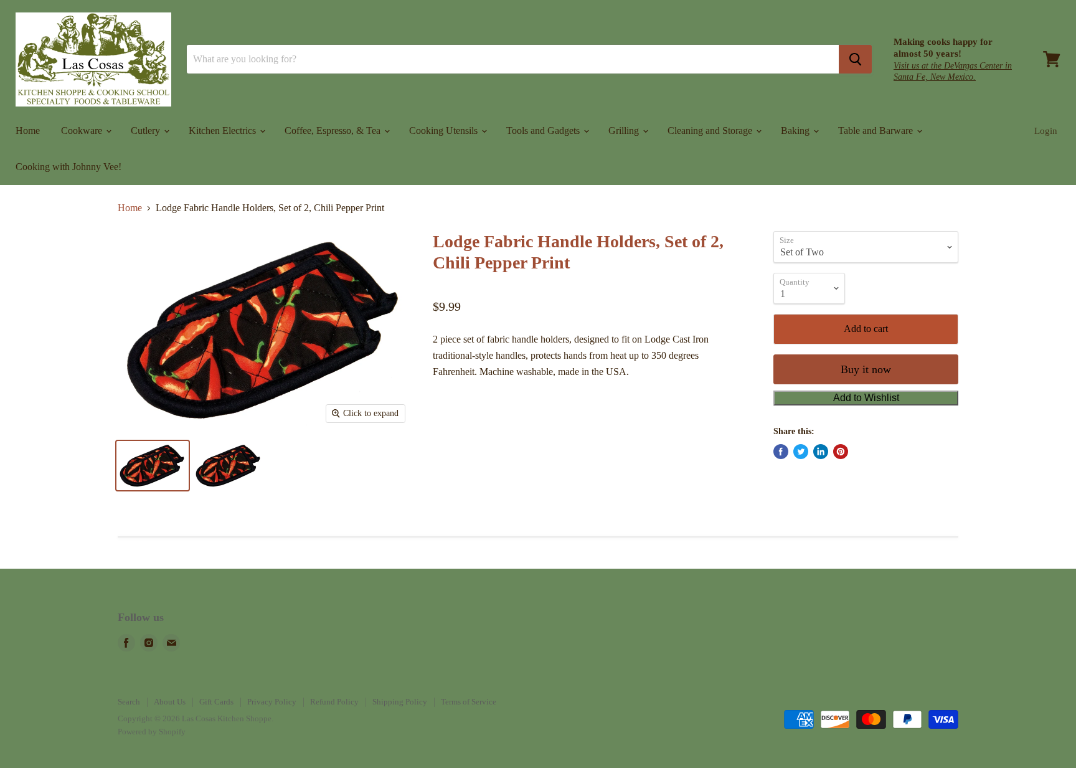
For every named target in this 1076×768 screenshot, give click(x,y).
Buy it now (866, 369)
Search (129, 701)
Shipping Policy (399, 701)
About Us (170, 701)
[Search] (855, 59)
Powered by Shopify (152, 731)
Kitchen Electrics (223, 130)
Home (28, 130)
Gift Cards (216, 701)
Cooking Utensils (444, 130)
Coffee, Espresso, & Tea (334, 130)
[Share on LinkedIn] (820, 451)
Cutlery (147, 130)
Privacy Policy (271, 701)
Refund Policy (334, 701)
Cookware (83, 130)
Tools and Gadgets (544, 130)
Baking (796, 130)
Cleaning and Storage (711, 130)
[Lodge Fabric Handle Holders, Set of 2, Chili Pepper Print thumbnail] (152, 465)
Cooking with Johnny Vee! (68, 166)
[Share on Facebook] (780, 451)
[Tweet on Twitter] (800, 451)
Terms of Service (468, 701)
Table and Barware (876, 130)
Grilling (624, 130)
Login (1045, 131)
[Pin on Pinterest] (840, 451)
